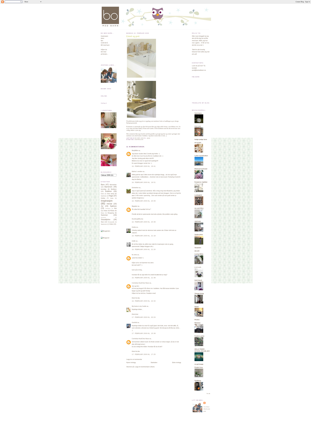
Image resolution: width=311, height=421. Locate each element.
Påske (112, 211)
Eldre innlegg (176, 362)
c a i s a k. (197, 267)
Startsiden (154, 362)
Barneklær (113, 185)
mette (133, 241)
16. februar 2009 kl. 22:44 (144, 301)
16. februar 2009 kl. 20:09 (144, 201)
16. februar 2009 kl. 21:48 (144, 278)
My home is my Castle (139, 306)
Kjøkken (113, 206)
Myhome (197, 323)
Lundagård (198, 195)
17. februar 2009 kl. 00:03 (144, 317)
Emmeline (135, 187)
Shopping (111, 213)
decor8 (196, 251)
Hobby (103, 198)
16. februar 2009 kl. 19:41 (144, 166)
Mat (115, 208)
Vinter (111, 224)
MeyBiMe (135, 150)
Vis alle (208, 393)
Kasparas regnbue (200, 182)
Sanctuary (198, 113)
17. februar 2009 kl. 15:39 (144, 333)
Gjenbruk (103, 196)
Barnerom (108, 187)
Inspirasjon (106, 200)
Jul (102, 206)
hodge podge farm (200, 139)
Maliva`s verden (137, 171)
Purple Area (198, 367)
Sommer (104, 215)
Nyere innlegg (131, 362)
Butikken (114, 189)
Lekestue (107, 208)
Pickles (197, 320)
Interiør (109, 204)
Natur (106, 211)
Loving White (198, 254)
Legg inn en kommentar (134, 359)
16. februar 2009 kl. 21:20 (144, 249)
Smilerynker (198, 234)
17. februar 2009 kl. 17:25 (144, 354)
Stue (102, 222)
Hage (111, 196)
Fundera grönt (199, 336)
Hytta (111, 198)
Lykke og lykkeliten (201, 156)
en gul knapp (198, 364)
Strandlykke (105, 220)
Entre (102, 193)
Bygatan (134, 206)
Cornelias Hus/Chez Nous (140, 283)
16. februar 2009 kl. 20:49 (144, 222)
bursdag (103, 189)
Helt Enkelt (198, 280)
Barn (103, 185)
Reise (102, 213)
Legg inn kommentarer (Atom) (145, 367)
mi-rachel (197, 142)
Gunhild (134, 322)
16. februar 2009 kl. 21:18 (144, 236)
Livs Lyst (197, 126)
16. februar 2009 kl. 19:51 (144, 182)
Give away (110, 194)
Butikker (108, 191)
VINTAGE (197, 221)
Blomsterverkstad (200, 169)
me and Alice (198, 208)
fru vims (134, 255)
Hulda (134, 227)
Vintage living (199, 293)
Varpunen (197, 248)
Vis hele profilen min (206, 409)
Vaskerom (104, 224)
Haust (196, 306)
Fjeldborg (197, 380)
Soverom (103, 217)
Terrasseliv (111, 222)
